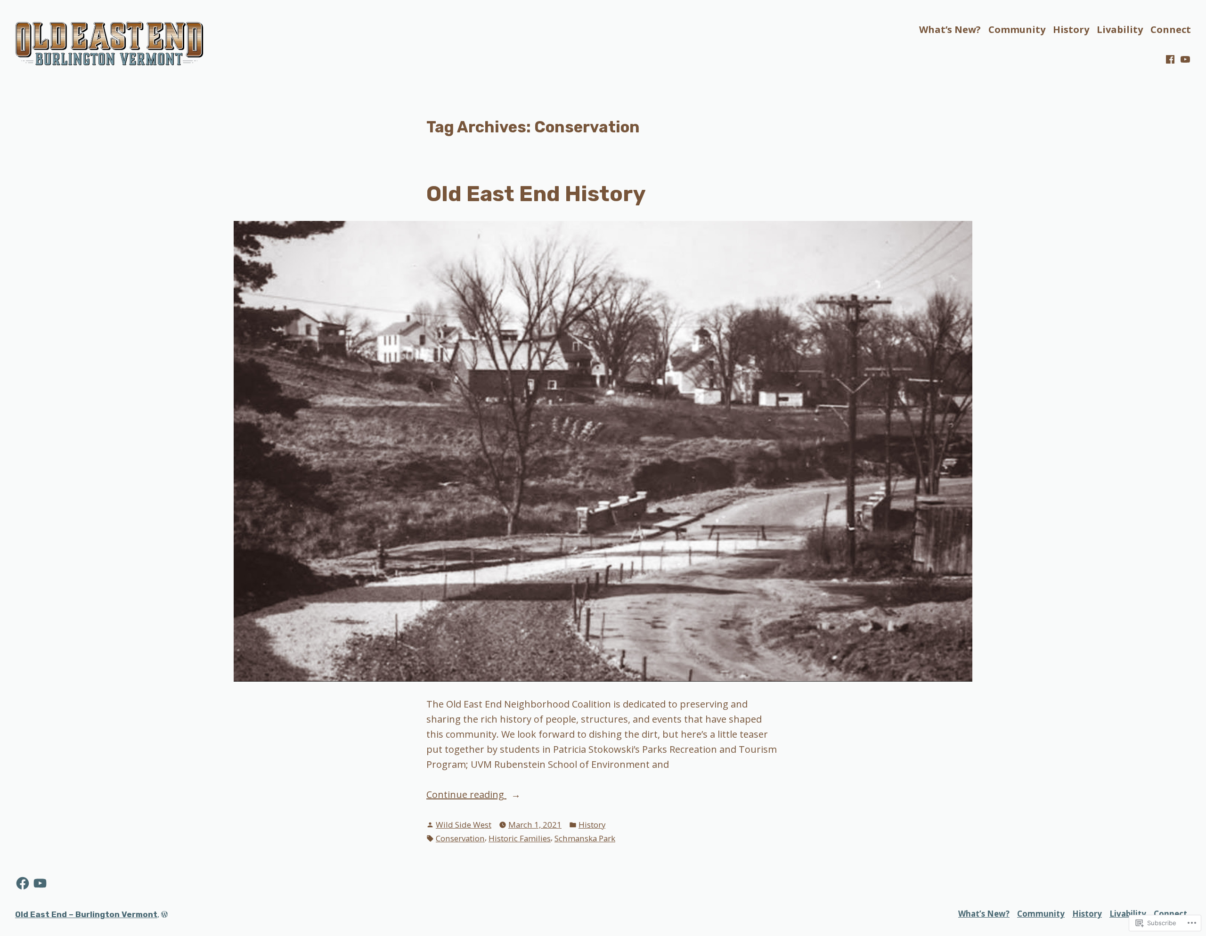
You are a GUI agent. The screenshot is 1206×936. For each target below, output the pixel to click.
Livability (1120, 29)
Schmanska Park (584, 838)
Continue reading (466, 795)
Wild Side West (463, 824)
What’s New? (950, 29)
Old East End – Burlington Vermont (86, 914)
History (1071, 29)
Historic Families (520, 838)
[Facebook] (1171, 59)
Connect (1170, 29)
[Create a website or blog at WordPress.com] (164, 914)
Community (1016, 29)
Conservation (460, 838)
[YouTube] (1184, 59)
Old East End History (535, 193)
